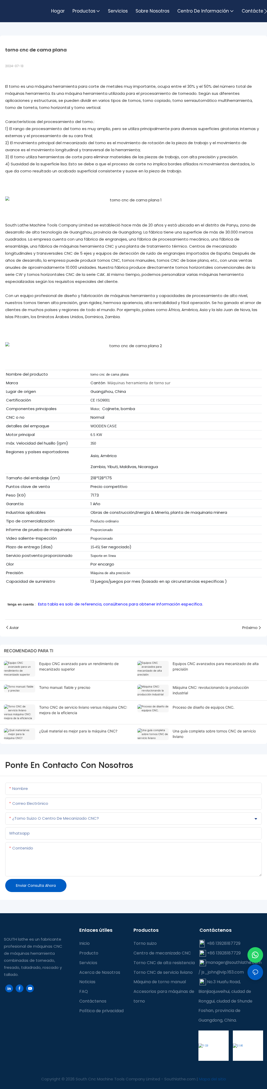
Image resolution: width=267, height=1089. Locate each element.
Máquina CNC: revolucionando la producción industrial (211, 690)
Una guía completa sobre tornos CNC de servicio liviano (214, 734)
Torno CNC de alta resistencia (164, 963)
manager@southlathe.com (234, 962)
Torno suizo (145, 943)
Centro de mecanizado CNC (162, 953)
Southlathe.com (180, 1079)
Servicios (88, 963)
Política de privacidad (101, 1011)
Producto (88, 953)
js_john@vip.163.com (222, 972)
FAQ (83, 991)
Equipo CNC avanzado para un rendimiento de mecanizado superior (79, 666)
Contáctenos (92, 1001)
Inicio (84, 943)
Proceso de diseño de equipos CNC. (203, 707)
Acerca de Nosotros (99, 972)
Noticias (87, 982)
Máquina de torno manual (160, 982)
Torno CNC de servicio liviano (163, 972)
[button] (265, 11)
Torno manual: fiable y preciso (64, 687)
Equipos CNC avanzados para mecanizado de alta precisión (216, 666)
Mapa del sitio (212, 1079)
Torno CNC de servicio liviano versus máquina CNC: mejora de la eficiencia (83, 710)
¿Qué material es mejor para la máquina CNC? (78, 731)
